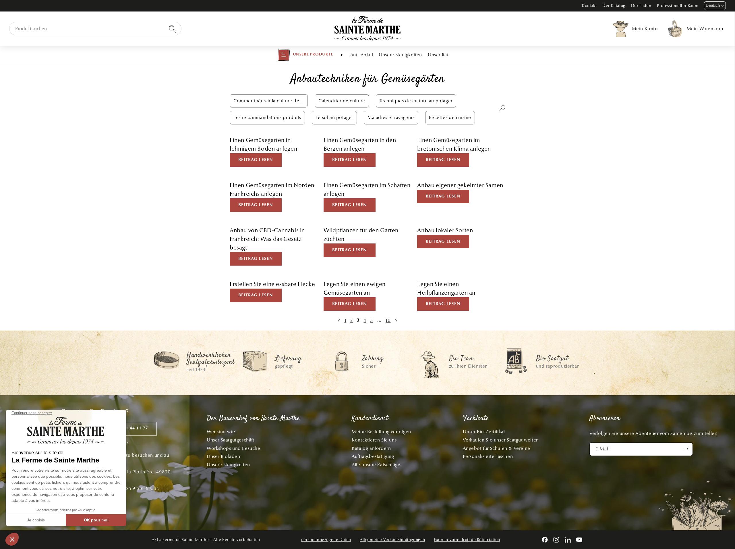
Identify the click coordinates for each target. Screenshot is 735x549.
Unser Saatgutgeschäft (230, 440)
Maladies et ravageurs (391, 117)
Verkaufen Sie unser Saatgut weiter (500, 440)
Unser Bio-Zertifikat (484, 431)
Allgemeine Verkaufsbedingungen (392, 539)
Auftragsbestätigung (373, 456)
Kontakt (589, 5)
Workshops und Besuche (233, 448)
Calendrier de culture (341, 100)
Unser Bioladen (223, 456)
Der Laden (641, 5)
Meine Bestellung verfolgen (381, 431)
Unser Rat (438, 54)
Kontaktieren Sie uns (374, 440)
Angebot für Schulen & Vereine (496, 448)
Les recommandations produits (267, 117)
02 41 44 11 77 (132, 428)
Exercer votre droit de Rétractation (467, 539)
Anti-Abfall (361, 54)
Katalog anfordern (371, 448)
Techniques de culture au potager (416, 100)
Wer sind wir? (221, 431)
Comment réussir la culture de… (268, 100)
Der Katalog (613, 5)
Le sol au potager (334, 117)
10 (388, 320)
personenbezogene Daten (326, 539)
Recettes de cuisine (450, 117)
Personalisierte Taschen (488, 456)
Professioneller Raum (677, 5)
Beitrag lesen (255, 160)
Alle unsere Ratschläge (376, 464)
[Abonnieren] (686, 449)
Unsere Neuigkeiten (400, 54)
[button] (305, 55)
